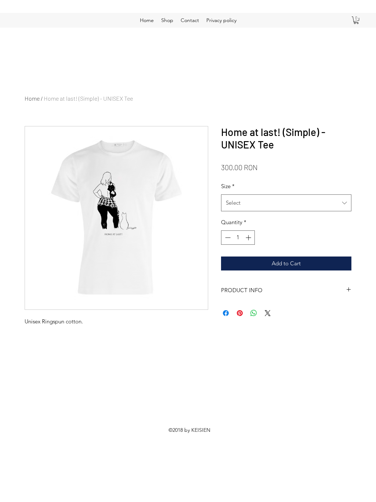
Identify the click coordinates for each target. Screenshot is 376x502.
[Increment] (249, 237)
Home (32, 98)
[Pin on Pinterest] (239, 313)
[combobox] (286, 202)
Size (228, 186)
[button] (356, 20)
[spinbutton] (238, 237)
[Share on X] (267, 313)
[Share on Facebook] (225, 313)
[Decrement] (227, 237)
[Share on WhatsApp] (253, 313)
